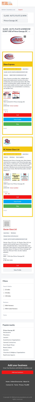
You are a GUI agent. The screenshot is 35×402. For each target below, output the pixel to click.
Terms (16, 385)
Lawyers (5, 337)
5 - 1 (6, 111)
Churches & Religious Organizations (14, 352)
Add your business (17, 372)
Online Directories (16, 381)
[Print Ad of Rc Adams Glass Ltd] (7, 177)
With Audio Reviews (11, 308)
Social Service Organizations (11, 340)
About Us (26, 381)
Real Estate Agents (9, 355)
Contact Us (9, 385)
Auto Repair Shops (9, 345)
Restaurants (7, 332)
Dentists (6, 350)
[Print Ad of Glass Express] (7, 95)
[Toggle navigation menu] (32, 3)
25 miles (7, 289)
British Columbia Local (8, 9)
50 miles (7, 293)
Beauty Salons (7, 347)
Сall (17, 115)
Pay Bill (26, 385)
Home (8, 381)
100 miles (8, 296)
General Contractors (9, 342)
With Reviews (9, 305)
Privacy (21, 385)
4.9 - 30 (7, 193)
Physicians (6, 335)
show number (14, 106)
